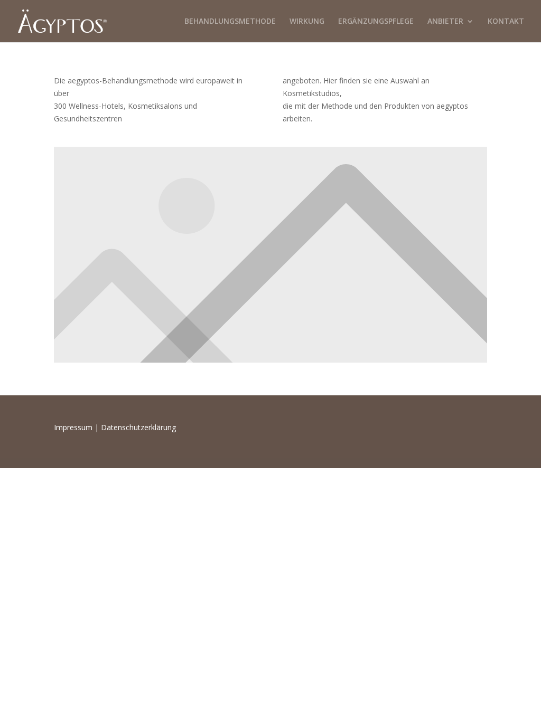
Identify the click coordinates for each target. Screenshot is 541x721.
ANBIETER (445, 21)
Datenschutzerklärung (138, 427)
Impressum (73, 427)
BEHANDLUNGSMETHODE (230, 21)
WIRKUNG (307, 21)
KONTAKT (506, 21)
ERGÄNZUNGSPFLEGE (376, 21)
